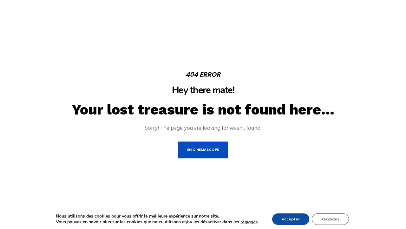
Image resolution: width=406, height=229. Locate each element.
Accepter (291, 219)
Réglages (330, 219)
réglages (249, 222)
